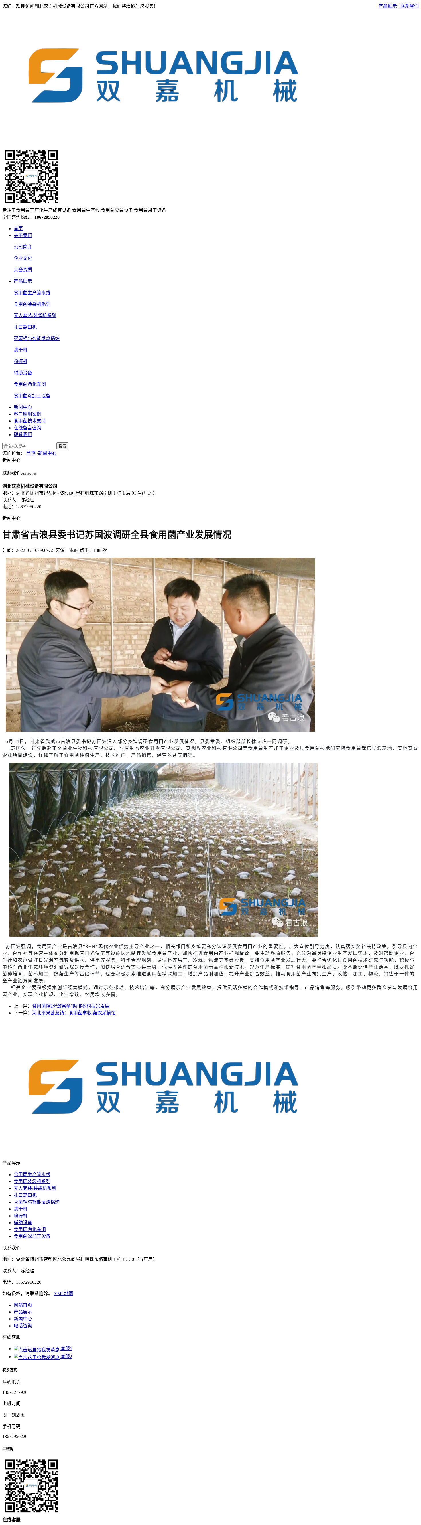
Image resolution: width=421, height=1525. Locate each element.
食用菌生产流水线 (32, 292)
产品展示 (388, 6)
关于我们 (23, 235)
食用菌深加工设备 (32, 395)
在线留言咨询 (27, 427)
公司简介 (23, 246)
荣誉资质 (23, 269)
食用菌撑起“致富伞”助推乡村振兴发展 (70, 1006)
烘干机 (20, 349)
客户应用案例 (27, 414)
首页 (18, 228)
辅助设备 (23, 372)
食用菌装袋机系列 (32, 304)
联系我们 (409, 6)
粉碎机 (20, 361)
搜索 (62, 446)
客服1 (66, 1348)
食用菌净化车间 (30, 384)
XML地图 (63, 1293)
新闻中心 (23, 407)
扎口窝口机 (25, 327)
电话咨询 (23, 1325)
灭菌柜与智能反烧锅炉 (37, 338)
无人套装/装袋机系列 (35, 315)
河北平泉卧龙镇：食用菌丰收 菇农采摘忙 (74, 1012)
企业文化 (23, 258)
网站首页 (23, 1305)
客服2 (66, 1356)
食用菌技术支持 (30, 420)
